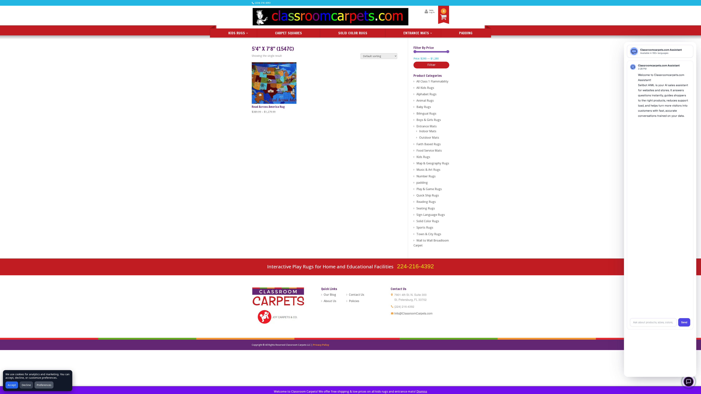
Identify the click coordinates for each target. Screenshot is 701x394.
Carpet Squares (288, 32)
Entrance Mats (416, 32)
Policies (354, 301)
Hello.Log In (432, 11)
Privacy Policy (321, 344)
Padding (466, 32)
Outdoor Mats (429, 138)
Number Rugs (426, 176)
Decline (26, 385)
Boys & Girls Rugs (428, 120)
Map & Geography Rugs (432, 163)
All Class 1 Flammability (432, 81)
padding (422, 183)
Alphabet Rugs (426, 94)
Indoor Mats (427, 131)
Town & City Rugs (428, 234)
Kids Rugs (236, 32)
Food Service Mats (429, 150)
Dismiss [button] (421, 391)
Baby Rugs (423, 107)
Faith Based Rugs (428, 144)
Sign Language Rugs (430, 215)
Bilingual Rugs (426, 113)
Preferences (44, 385)
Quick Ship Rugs (427, 195)
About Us (330, 301)
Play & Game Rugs (429, 189)
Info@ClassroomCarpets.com (413, 313)
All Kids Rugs (425, 88)
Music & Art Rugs (428, 170)
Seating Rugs (425, 208)
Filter (431, 65)
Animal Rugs (425, 100)
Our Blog (330, 295)
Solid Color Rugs (352, 32)
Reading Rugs (426, 202)
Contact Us (356, 295)
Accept (12, 385)
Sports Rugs (424, 227)
